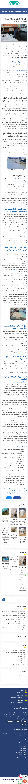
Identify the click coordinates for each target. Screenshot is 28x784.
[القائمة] (26, 6)
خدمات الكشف (23, 51)
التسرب (20, 120)
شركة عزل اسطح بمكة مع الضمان (14, 493)
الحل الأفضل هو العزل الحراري (20, 382)
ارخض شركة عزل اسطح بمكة (18, 488)
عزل (21, 463)
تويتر (8, 497)
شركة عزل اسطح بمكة (16, 490)
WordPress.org (21, 682)
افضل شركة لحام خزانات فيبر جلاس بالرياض (15, 652)
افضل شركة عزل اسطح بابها (19, 650)
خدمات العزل (18, 11)
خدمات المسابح (22, 662)
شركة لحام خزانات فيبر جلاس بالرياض (16, 664)
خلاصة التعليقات (21, 680)
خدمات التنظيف (21, 656)
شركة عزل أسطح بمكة (21, 184)
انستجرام (10, 721)
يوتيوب (24, 724)
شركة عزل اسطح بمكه (22, 70)
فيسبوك (16, 497)
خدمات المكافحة (22, 754)
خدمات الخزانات (21, 658)
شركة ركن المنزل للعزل (18, 178)
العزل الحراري (10, 339)
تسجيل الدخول (22, 675)
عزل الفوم (15, 269)
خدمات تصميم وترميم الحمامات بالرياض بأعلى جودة (14, 568)
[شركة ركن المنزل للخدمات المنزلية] (14, 2)
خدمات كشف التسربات (21, 752)
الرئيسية (25, 11)
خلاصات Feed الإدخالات (20, 678)
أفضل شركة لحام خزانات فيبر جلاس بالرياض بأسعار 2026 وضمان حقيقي (22, 541)
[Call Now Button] (25, 781)
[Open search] (2, 6)
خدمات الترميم (22, 654)
